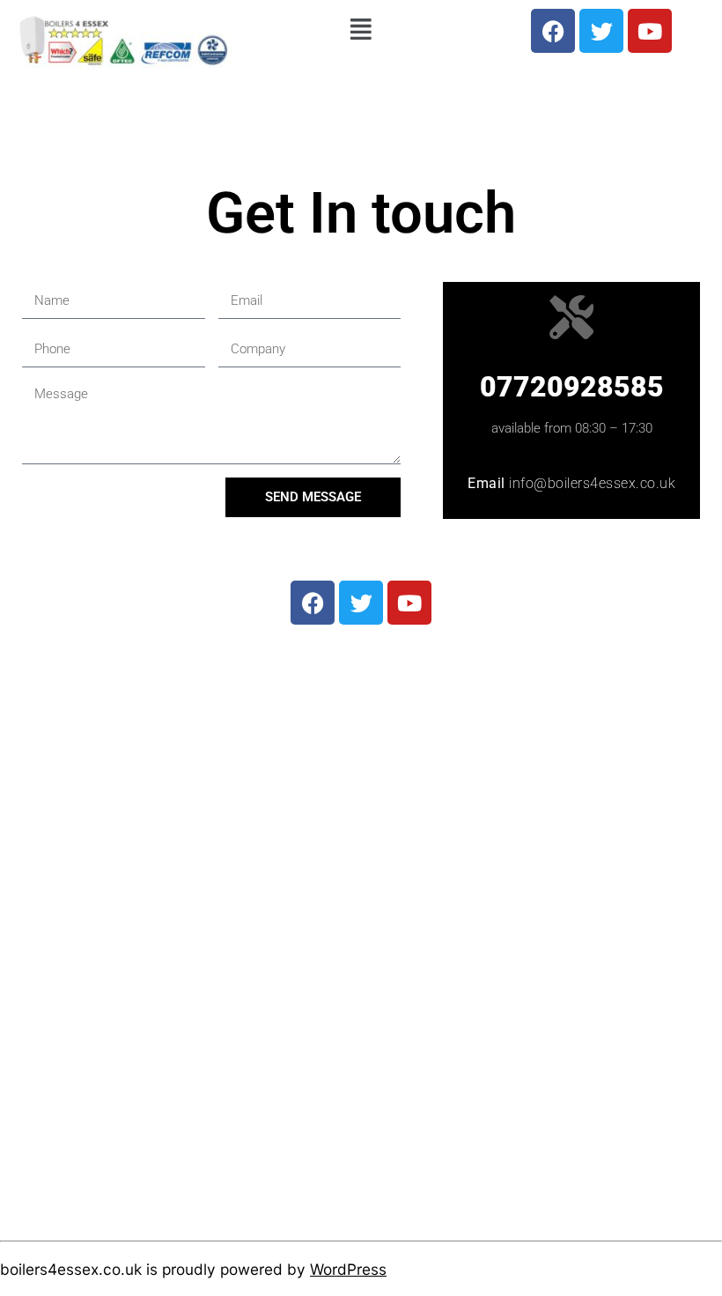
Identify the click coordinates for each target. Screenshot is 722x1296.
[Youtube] (650, 31)
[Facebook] (553, 31)
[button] (361, 29)
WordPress (348, 1269)
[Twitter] (601, 31)
